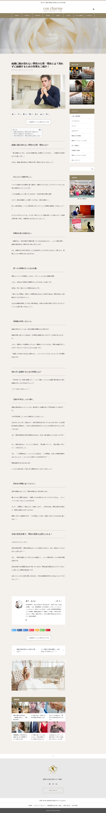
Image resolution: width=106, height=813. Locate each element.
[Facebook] (53, 784)
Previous (66, 188)
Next (97, 188)
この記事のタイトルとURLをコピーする (38, 122)
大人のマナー (75, 130)
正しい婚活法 (75, 145)
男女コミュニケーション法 (26, 70)
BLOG (68, 15)
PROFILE (27, 15)
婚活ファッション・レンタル (79, 140)
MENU (58, 15)
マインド (74, 126)
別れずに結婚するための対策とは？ (24, 133)
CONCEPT (37, 15)
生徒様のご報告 (76, 150)
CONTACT (89, 15)
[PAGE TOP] (53, 756)
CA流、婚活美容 (76, 116)
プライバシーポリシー (40, 805)
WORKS (48, 15)
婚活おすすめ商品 (76, 135)
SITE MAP (75, 805)
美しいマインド (76, 160)
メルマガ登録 (78, 15)
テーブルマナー (76, 121)
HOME (16, 15)
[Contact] (56, 784)
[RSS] (93, 9)
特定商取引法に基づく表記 (54, 805)
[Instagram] (26, 620)
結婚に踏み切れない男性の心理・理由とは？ (26, 131)
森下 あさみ (31, 601)
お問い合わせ (53, 790)
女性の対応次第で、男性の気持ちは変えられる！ (27, 135)
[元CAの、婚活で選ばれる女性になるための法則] (53, 9)
